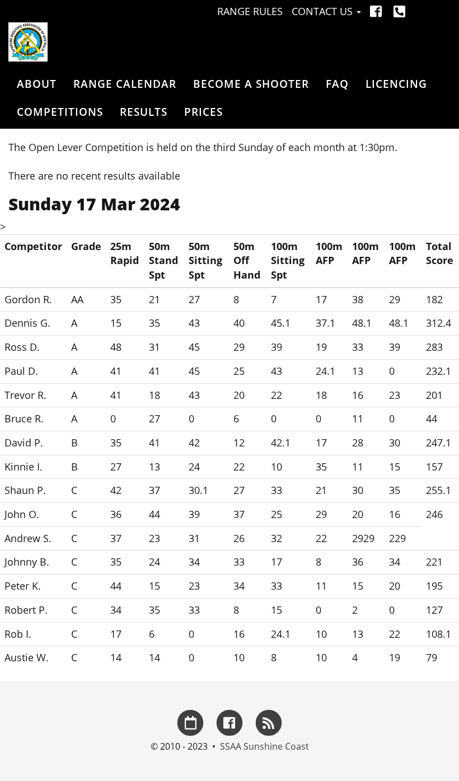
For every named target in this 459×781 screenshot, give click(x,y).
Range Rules (250, 11)
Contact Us (323, 11)
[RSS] (268, 721)
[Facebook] (377, 11)
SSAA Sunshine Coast (264, 746)
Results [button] (143, 112)
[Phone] (399, 11)
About (37, 84)
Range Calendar (124, 84)
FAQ (337, 84)
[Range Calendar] (190, 721)
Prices (203, 112)
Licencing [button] (396, 84)
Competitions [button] (60, 112)
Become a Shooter (251, 84)
